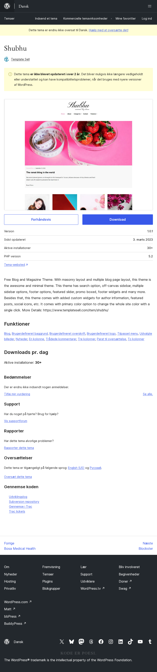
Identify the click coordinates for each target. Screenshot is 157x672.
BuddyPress (15, 623)
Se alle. (148, 394)
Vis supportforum (15, 421)
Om (6, 567)
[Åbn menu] (150, 6)
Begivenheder (129, 574)
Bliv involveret (129, 567)
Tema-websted (14, 264)
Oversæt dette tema (18, 476)
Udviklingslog (18, 496)
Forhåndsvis (41, 219)
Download (118, 219)
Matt (10, 609)
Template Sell (20, 59)
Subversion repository (24, 501)
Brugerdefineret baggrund (30, 333)
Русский (95, 467)
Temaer (9, 18)
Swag (125, 588)
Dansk (18, 642)
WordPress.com (18, 602)
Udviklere (88, 581)
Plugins (47, 581)
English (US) (76, 467)
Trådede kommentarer (61, 339)
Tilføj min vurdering (17, 394)
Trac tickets (17, 511)
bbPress (12, 616)
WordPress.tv (93, 588)
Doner (125, 581)
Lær (83, 567)
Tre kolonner (86, 339)
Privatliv (10, 588)
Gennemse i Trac (20, 506)
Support (86, 574)
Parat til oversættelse (111, 339)
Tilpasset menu (127, 333)
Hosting (10, 581)
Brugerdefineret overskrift (67, 333)
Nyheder (21, 339)
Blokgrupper (51, 588)
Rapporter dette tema (19, 447)
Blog (7, 333)
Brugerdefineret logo (101, 333)
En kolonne (36, 339)
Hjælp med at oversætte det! (108, 30)
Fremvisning (51, 567)
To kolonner (136, 339)
